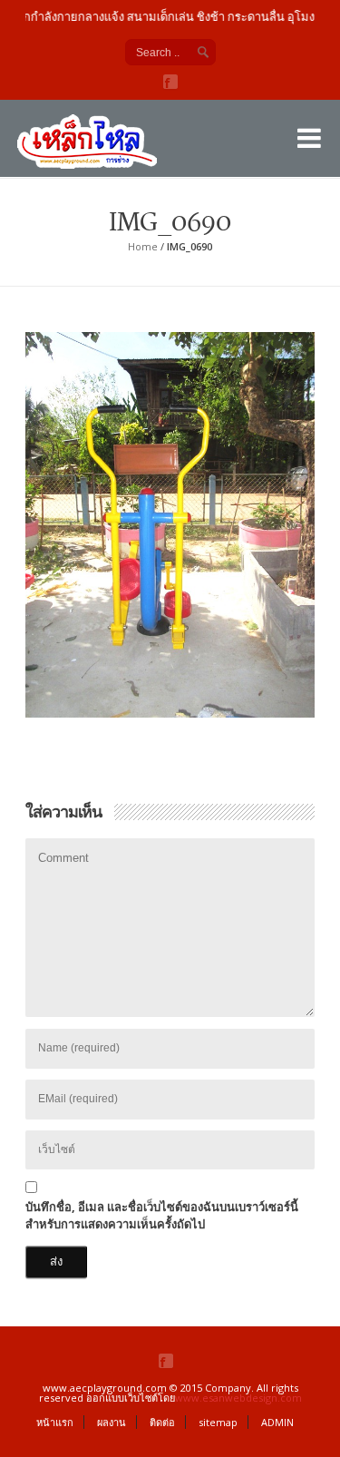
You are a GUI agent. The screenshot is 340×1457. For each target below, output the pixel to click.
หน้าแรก (54, 1422)
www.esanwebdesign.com (238, 1397)
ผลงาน (111, 1422)
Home (143, 246)
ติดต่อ (162, 1422)
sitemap (218, 1422)
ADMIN (277, 1422)
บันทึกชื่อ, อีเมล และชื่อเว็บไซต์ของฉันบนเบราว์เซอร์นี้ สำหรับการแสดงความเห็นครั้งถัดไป (161, 1215)
